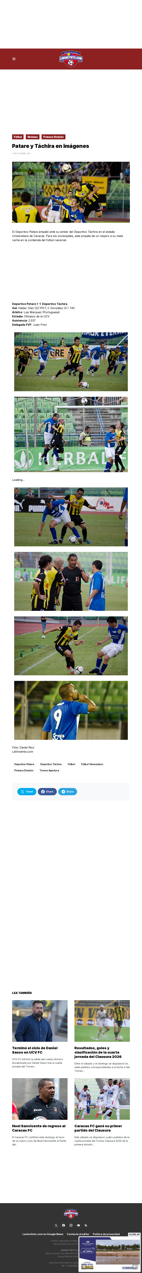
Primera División (53, 136)
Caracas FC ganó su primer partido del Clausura (98, 1128)
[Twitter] (56, 1225)
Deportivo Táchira (50, 764)
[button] (14, 59)
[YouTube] (78, 1225)
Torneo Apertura (49, 770)
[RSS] (86, 1225)
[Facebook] (63, 1225)
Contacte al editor (78, 1234)
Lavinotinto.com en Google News (43, 1234)
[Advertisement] (71, 24)
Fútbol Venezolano (92, 764)
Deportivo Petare (24, 764)
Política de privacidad (106, 1234)
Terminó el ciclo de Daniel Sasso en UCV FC (34, 1050)
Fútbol (18, 136)
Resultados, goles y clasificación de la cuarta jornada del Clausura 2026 (98, 1052)
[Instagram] (71, 1225)
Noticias (33, 136)
